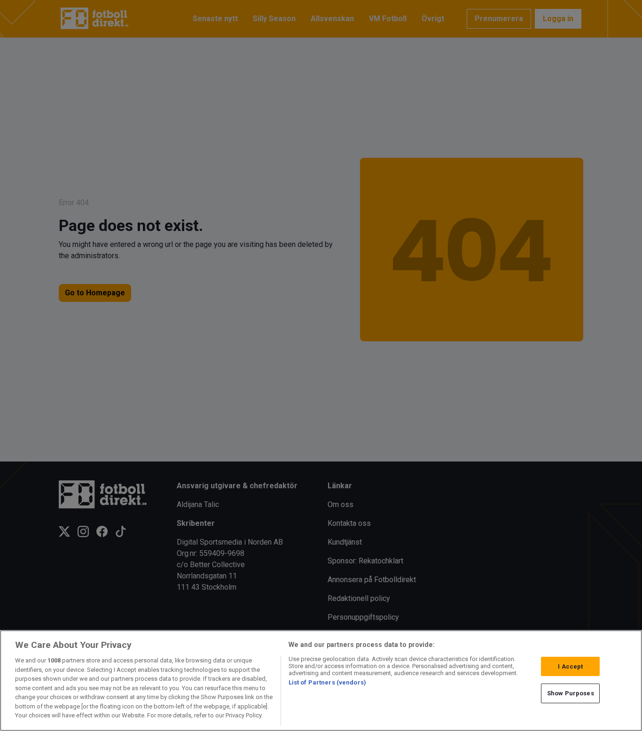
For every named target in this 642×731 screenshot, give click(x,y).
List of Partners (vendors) (327, 682)
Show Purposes (570, 693)
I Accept (570, 666)
